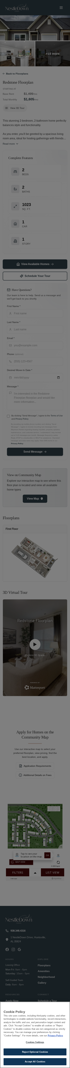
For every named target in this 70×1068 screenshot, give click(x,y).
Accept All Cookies (35, 1061)
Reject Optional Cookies (35, 1052)
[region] (35, 1035)
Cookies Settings (35, 1042)
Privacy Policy (55, 1035)
